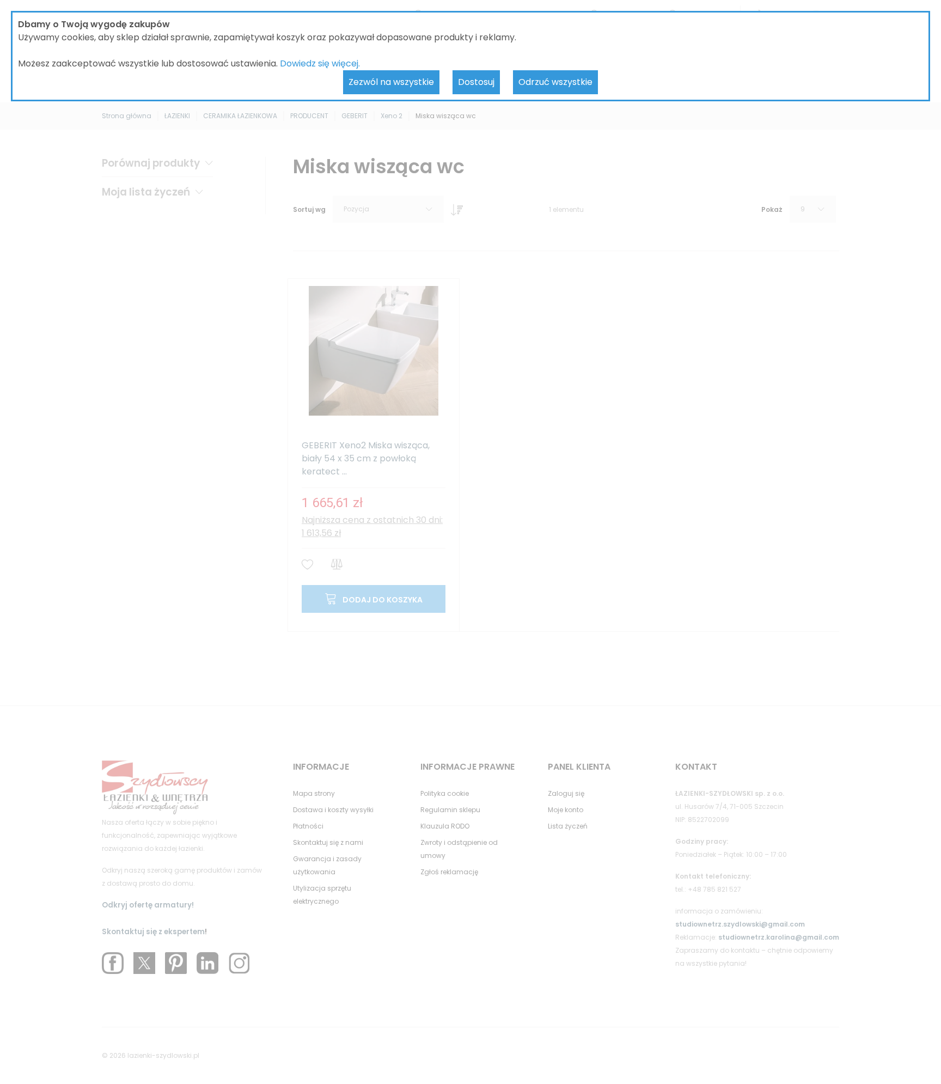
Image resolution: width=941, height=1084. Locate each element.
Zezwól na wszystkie (391, 82)
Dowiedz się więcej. (320, 63)
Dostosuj (476, 82)
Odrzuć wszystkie (555, 82)
